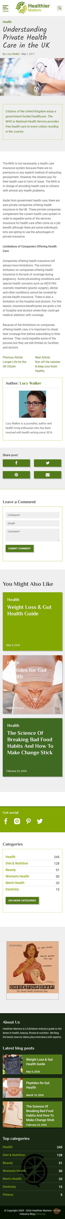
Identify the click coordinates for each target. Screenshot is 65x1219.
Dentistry (32, 889)
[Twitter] (40, 821)
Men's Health (32, 883)
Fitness (32, 1194)
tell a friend (48, 473)
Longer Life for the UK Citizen (14, 362)
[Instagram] (17, 821)
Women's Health (32, 876)
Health (7, 22)
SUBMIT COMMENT (19, 548)
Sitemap (41, 1214)
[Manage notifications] (56, 1211)
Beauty (32, 870)
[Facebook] (6, 821)
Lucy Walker (13, 53)
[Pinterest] (28, 821)
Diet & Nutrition (32, 863)
